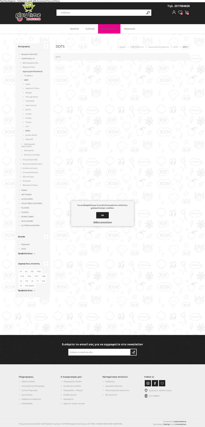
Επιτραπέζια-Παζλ (30, 159)
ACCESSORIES (27, 199)
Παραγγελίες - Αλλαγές (73, 390)
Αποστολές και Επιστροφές (33, 386)
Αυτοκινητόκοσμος (30, 172)
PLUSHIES (25, 208)
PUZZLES (25, 212)
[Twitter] (148, 383)
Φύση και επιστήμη (32, 155)
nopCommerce (180, 421)
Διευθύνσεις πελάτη (72, 386)
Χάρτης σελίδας (28, 381)
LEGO (26, 80)
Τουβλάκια (28, 75)
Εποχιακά (27, 181)
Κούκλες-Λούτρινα (30, 168)
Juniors (28, 109)
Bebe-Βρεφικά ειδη (30, 63)
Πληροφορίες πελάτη (72, 381)
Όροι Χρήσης (27, 394)
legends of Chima (32, 88)
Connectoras (180, 424)
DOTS (28, 131)
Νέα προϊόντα (111, 394)
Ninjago (29, 92)
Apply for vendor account (74, 403)
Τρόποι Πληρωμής (29, 390)
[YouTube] (162, 383)
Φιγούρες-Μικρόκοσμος (32, 164)
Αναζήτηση (110, 381)
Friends (28, 118)
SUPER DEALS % (28, 58)
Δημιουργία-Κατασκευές (33, 71)
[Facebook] (155, 383)
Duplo (28, 84)
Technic (29, 122)
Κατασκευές (29, 150)
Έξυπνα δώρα (28, 177)
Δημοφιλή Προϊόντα (113, 386)
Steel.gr (166, 424)
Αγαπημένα (68, 399)
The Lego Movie (32, 97)
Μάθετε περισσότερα (102, 222)
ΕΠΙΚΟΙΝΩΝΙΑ (27, 403)
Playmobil (25, 244)
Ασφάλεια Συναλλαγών (31, 399)
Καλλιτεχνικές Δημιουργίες (28, 145)
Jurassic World (31, 135)
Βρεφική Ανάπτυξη (29, 54)
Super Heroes (31, 105)
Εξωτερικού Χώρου (30, 185)
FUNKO (24, 190)
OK (102, 215)
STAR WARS (30, 101)
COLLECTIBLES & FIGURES (31, 203)
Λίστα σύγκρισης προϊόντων (117, 390)
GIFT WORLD (26, 194)
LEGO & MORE (27, 221)
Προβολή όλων (25, 253)
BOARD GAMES (27, 216)
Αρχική (123, 47)
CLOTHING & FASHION (30, 225)
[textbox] (101, 12)
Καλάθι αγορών (186, 12)
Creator (29, 114)
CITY (27, 126)
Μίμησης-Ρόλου (29, 67)
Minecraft (29, 139)
